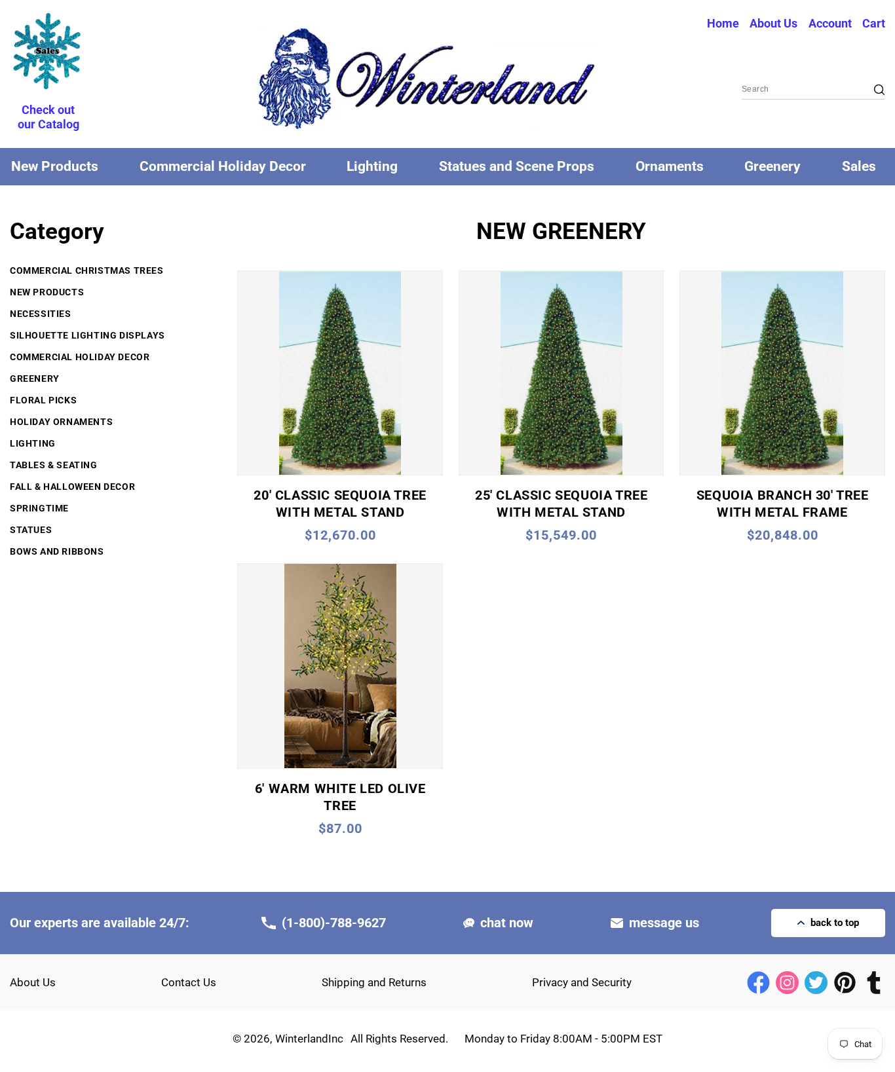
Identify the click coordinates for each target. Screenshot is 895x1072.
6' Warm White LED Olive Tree (340, 797)
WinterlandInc (309, 1038)
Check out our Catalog (48, 117)
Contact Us (188, 982)
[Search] (870, 90)
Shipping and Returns (374, 982)
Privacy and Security (582, 982)
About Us (33, 982)
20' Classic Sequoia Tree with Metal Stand (340, 503)
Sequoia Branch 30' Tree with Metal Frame (782, 503)
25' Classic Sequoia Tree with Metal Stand (561, 503)
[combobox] (813, 90)
